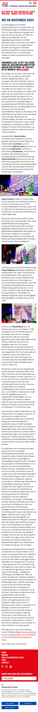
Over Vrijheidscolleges (13, 657)
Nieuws (5, 655)
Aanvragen (32, 6)
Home (4, 652)
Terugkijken (23, 6)
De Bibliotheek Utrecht (18, 634)
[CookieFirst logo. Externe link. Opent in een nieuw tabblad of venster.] (2, 685)
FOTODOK (24, 69)
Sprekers (14, 6)
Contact (5, 662)
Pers (4, 660)
